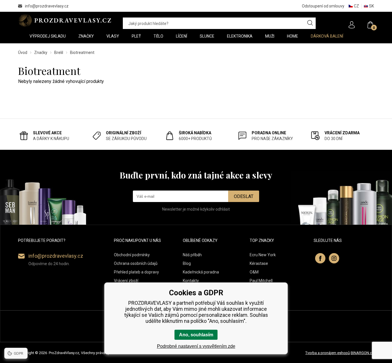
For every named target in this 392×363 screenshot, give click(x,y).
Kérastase (259, 263)
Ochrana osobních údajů (136, 263)
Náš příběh (192, 255)
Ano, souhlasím (196, 334)
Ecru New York (263, 255)
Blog (187, 263)
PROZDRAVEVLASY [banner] (64, 20)
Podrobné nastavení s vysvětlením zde (196, 346)
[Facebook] (320, 258)
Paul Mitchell (261, 280)
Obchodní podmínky (132, 255)
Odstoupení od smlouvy (323, 6)
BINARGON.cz (362, 353)
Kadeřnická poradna (201, 272)
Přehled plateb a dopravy (136, 272)
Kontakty (191, 280)
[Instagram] (334, 258)
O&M (254, 272)
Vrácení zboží (126, 280)
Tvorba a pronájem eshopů (327, 353)
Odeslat (243, 196)
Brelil (58, 52)
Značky (40, 52)
